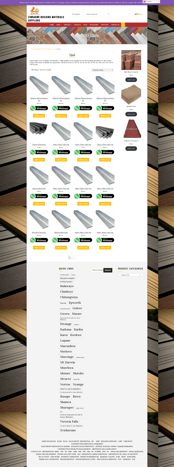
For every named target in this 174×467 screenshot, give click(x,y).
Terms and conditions (49, 459)
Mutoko (78, 373)
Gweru (64, 314)
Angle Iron (51, 49)
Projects (77, 25)
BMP (98, 441)
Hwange (65, 324)
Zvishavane (68, 430)
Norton (65, 384)
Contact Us (115, 25)
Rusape (65, 396)
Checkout (128, 441)
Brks (57, 452)
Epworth (75, 302)
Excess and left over (66, 454)
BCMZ (59, 441)
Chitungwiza (69, 297)
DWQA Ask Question (119, 452)
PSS (84, 452)
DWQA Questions (136, 452)
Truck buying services (106, 459)
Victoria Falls (69, 421)
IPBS (70, 452)
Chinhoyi (66, 291)
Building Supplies (66, 282)
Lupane (65, 340)
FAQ (78, 454)
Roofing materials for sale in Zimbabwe (71, 392)
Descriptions (48, 452)
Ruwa (76, 396)
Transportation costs (85, 459)
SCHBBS (98, 452)
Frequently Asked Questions (94, 454)
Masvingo (67, 357)
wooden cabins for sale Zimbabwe (71, 426)
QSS (88, 452)
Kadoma (65, 329)
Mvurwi (65, 379)
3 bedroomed (64, 275)
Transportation (67, 459)
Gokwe (77, 308)
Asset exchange (49, 441)
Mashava (66, 351)
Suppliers (104, 25)
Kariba (78, 329)
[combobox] (131, 274)
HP (92, 441)
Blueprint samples (67, 278)
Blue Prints (74, 441)
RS (92, 452)
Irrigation (76, 324)
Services (67, 25)
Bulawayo (67, 286)
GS (66, 452)
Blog (85, 25)
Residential (85, 441)
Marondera (67, 346)
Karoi (64, 335)
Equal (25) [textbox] (129, 275)
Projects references (89, 457)
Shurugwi (67, 407)
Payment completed (70, 457)
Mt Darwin (67, 362)
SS (108, 452)
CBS (61, 452)
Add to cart (39, 116)
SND (104, 452)
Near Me (77, 379)
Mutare (65, 373)
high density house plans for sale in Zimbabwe (70, 318)
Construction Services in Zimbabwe (87, 444)
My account (94, 25)
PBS (79, 452)
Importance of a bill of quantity (123, 454)
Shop (58, 25)
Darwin (63, 303)
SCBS (118, 457)
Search (108, 270)
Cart (120, 441)
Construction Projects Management (74, 449)
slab (61, 411)
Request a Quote (107, 457)
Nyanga (78, 384)
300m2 (73, 275)
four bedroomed (65, 309)
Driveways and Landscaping (104, 449)
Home (52, 25)
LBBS (75, 452)
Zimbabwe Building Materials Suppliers (46, 18)
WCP (119, 459)
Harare (77, 314)
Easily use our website (46, 454)
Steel (44, 49)
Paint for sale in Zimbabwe (70, 389)
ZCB (133, 459)
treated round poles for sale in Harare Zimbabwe (71, 416)
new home (55, 457)
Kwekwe (76, 335)
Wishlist (127, 459)
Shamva (65, 402)
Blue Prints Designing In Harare (55, 446)
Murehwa (66, 368)
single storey (79, 408)
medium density (80, 357)
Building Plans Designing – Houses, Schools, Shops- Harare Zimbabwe (102, 446)
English (149, 1)
